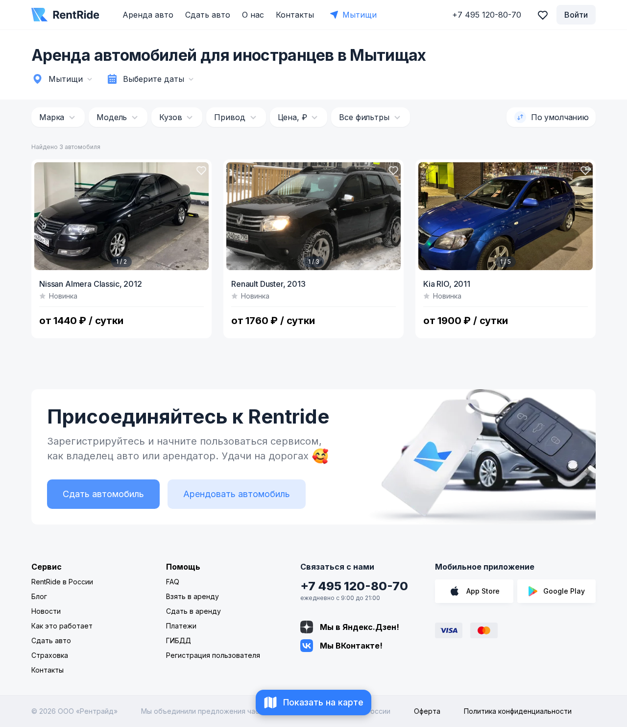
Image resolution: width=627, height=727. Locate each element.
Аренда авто (147, 15)
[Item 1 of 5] (505, 216)
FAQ (172, 581)
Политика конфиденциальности (518, 711)
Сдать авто (207, 15)
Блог (39, 596)
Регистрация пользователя (213, 655)
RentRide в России (62, 581)
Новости (46, 611)
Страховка (49, 655)
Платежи (181, 626)
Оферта (427, 711)
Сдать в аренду (193, 611)
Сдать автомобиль (103, 494)
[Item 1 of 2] (121, 216)
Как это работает (62, 626)
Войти (576, 15)
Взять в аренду (192, 596)
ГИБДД (178, 640)
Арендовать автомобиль (236, 494)
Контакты (295, 15)
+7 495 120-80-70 (354, 586)
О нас (253, 15)
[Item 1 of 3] (313, 216)
